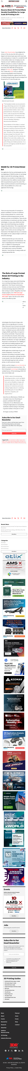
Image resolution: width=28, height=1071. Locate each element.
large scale (22, 440)
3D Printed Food (4, 546)
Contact (17, 1024)
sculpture (4, 442)
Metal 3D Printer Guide (10, 984)
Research (3, 1024)
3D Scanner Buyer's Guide (10, 983)
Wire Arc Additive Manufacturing (18, 442)
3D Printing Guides (12, 978)
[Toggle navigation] (2, 1)
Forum (16, 1019)
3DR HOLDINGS (14, 1062)
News (2, 1013)
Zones (16, 1016)
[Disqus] (14, 462)
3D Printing (4, 1035)
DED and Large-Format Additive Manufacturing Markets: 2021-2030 (13, 294)
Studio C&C (10, 69)
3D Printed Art (19, 17)
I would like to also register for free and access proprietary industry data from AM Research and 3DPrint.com (13, 960)
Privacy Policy (9, 1068)
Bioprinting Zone (9, 993)
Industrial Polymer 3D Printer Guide (13, 986)
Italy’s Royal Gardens (10, 52)
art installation (12, 440)
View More (14, 534)
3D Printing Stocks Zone (10, 997)
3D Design (3, 542)
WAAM (8, 442)
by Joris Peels (13, 17)
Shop (16, 1022)
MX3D (11, 71)
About (2, 1016)
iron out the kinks (20, 365)
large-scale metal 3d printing (9, 441)
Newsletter (4, 1022)
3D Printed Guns (4, 548)
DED (18, 440)
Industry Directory (6, 1038)
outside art (22, 441)
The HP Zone (7, 992)
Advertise (3, 1027)
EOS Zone (7, 988)
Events (3, 1019)
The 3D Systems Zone (9, 990)
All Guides (7, 999)
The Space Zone (8, 995)
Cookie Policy (18, 1068)
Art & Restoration (8, 19)
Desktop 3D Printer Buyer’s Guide (12, 981)
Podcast (17, 1013)
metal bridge (14, 369)
